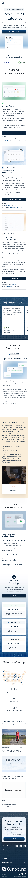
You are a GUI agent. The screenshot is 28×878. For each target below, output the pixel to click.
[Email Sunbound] (25, 874)
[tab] (14, 535)
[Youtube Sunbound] (22, 874)
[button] (24, 3)
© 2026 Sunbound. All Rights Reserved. (19, 876)
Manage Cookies (4, 876)
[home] (3, 2)
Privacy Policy (4, 874)
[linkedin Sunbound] (19, 874)
